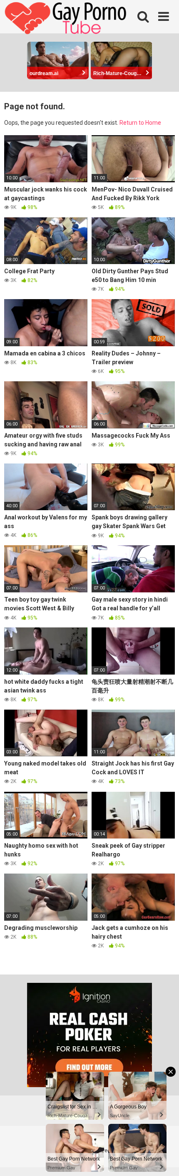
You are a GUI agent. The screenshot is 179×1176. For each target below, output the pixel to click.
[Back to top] (163, 1159)
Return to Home (140, 122)
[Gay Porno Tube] (66, 19)
